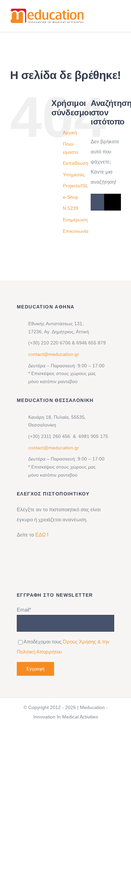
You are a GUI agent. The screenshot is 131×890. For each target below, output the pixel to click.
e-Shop (70, 197)
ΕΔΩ (40, 534)
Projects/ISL (75, 185)
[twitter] (80, 757)
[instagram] (70, 757)
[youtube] (91, 757)
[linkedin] (48, 757)
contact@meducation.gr (53, 354)
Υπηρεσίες (74, 174)
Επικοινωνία (75, 231)
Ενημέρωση (75, 219)
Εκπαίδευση (75, 163)
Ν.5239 (70, 208)
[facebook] (59, 757)
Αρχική (70, 132)
